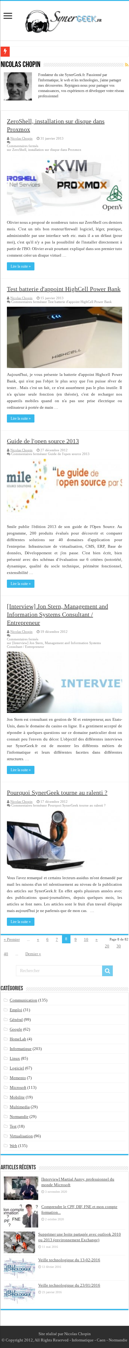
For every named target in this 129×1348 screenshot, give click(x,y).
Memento (18, 1077)
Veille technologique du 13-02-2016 (69, 1260)
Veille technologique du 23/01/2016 (69, 1285)
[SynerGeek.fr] (64, 19)
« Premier (12, 939)
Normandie (19, 1116)
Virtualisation (21, 1136)
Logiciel (17, 1068)
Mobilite (17, 1097)
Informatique (21, 1048)
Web (13, 1145)
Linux (15, 1058)
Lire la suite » (21, 266)
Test (13, 1126)
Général (16, 1019)
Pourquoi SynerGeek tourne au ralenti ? (57, 792)
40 (6, 953)
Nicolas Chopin (21, 138)
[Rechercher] (107, 971)
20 (107, 946)
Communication (23, 1000)
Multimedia (20, 1107)
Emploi (16, 1009)
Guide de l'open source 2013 (43, 441)
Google (16, 1029)
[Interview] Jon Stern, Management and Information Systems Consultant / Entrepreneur (57, 614)
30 (118, 946)
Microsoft (18, 1087)
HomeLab (18, 1039)
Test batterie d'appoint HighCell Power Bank (64, 288)
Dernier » (33, 953)
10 (86, 939)
